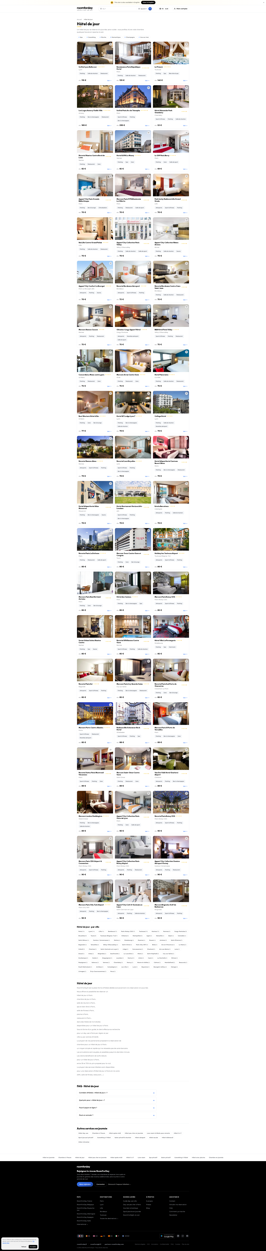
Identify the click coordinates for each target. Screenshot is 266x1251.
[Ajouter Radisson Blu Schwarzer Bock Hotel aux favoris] (148, 704)
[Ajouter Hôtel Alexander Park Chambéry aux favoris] (186, 87)
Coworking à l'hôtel (104, 1137)
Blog (148, 1208)
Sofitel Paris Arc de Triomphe (128, 110)
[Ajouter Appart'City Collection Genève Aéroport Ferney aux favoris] (186, 838)
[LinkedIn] (178, 1236)
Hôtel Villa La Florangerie (165, 640)
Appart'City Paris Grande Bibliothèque (89, 200)
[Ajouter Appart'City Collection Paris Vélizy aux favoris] (148, 219)
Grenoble (182, 936)
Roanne (141, 940)
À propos (149, 1201)
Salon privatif (166, 1157)
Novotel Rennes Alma (87, 461)
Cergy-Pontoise (180, 931)
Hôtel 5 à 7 (177, 1133)
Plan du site (185, 1244)
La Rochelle (162, 958)
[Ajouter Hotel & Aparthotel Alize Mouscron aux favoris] (110, 483)
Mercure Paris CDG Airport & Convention (90, 862)
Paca (113, 971)
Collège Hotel (160, 416)
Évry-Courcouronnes (98, 971)
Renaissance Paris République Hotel (128, 68)
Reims (117, 940)
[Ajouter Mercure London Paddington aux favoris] (110, 793)
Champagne (129, 37)
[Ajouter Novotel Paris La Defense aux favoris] (110, 530)
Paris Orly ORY (142, 944)
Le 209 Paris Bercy (162, 155)
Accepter (33, 1246)
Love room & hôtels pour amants (158, 1133)
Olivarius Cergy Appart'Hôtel (129, 330)
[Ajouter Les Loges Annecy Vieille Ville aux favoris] (110, 87)
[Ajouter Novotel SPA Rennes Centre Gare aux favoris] (148, 617)
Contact (172, 1201)
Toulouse (143, 931)
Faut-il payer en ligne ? (117, 1107)
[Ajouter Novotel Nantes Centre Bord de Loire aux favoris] (110, 132)
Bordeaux (112, 931)
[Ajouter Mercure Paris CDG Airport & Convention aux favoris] (110, 838)
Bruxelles (82, 936)
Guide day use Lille (130, 1201)
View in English (148, 2)
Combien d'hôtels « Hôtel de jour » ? (117, 1092)
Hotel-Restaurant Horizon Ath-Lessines (129, 507)
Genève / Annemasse (101, 940)
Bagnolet (82, 944)
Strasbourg (129, 940)
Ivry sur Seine (168, 953)
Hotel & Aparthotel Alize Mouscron (89, 507)
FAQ (171, 1208)
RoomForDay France (84, 1201)
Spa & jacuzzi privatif (85, 1137)
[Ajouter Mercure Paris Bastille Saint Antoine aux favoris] (110, 574)
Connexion (101, 1184)
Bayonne (146, 967)
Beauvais (183, 962)
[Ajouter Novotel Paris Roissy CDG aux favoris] (186, 793)
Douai (81, 953)
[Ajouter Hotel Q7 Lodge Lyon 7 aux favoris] (148, 393)
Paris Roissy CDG (128, 931)
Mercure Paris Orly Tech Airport (91, 905)
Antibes (99, 967)
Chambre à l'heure (98, 1133)
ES (111, 1236)
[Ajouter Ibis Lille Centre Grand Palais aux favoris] (110, 219)
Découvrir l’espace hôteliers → (119, 1184)
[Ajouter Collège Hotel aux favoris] (186, 393)
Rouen (152, 940)
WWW (127, 1236)
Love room (141, 1157)
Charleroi (151, 949)
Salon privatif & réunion (123, 1137)
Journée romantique (130, 1208)
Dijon (171, 936)
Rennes (166, 931)
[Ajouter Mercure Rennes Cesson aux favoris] (110, 306)
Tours (93, 936)
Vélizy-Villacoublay (110, 944)
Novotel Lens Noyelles (126, 461)
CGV (148, 1244)
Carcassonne (137, 949)
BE (89, 1236)
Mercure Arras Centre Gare (128, 375)
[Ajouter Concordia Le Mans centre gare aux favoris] (110, 351)
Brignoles (102, 953)
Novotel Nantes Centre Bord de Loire (92, 156)
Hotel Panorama (161, 375)
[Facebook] (187, 1236)
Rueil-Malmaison (85, 967)
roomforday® (82, 1244)
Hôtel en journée (48, 1157)
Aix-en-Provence (168, 944)
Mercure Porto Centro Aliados (91, 728)
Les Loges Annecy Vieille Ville (90, 110)
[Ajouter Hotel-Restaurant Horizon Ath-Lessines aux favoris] (148, 483)
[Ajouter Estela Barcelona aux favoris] (186, 483)
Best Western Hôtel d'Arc (89, 416)
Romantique (115, 37)
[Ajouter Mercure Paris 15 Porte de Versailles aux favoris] (186, 704)
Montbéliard (170, 962)
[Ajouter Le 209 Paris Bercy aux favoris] (186, 132)
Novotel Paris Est (86, 684)
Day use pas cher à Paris (132, 1204)
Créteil (81, 949)
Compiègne (112, 967)
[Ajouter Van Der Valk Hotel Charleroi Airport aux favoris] (186, 749)
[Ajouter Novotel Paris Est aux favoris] (110, 661)
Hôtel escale (153, 1137)
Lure (135, 967)
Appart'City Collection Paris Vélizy (128, 243)
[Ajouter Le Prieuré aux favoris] (186, 44)
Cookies (177, 1244)
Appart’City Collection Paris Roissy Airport (128, 862)
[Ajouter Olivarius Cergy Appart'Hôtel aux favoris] (148, 306)
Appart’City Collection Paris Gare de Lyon (128, 817)
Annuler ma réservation (178, 1204)
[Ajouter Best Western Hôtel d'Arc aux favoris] (110, 393)
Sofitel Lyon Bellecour (88, 67)
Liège (125, 949)
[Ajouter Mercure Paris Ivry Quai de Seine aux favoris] (148, 661)
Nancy (130, 962)
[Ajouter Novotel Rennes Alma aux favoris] (110, 438)
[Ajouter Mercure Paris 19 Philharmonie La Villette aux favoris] (148, 176)
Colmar (157, 962)
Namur (131, 958)
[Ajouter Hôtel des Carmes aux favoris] (148, 574)
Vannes (106, 962)
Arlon (141, 958)
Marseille (160, 936)
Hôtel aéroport (140, 1137)
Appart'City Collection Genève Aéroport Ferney (167, 862)
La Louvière (129, 953)
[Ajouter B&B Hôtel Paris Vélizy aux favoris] (186, 306)
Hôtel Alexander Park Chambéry (163, 111)
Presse (148, 1204)
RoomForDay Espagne (85, 1217)
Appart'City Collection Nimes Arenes (167, 243)
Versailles (95, 944)
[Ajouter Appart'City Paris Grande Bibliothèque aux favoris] (110, 176)
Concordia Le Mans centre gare (91, 375)
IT (118, 1236)
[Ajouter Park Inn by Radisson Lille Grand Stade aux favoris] (186, 176)
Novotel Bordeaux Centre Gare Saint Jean (167, 287)
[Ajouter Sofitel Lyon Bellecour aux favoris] (110, 44)
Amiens (163, 940)
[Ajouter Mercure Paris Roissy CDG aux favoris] (186, 574)
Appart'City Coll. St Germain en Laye (129, 906)
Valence (95, 962)
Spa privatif (153, 1157)
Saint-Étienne (176, 940)
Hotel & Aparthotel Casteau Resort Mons (166, 462)
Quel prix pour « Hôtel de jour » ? (117, 1100)
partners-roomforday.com (114, 1244)
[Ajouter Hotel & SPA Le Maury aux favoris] (148, 132)
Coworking (91, 37)
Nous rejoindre (85, 1184)
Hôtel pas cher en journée (134, 1133)
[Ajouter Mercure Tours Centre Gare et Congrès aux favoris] (148, 530)
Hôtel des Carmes (124, 597)
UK (97, 1236)
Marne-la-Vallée (143, 962)
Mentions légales (140, 1244)
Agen (149, 936)
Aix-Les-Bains (165, 949)
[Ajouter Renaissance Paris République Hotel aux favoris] (148, 44)
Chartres (93, 949)
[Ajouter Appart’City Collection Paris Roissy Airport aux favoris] (148, 838)
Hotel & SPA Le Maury (125, 155)
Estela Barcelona (162, 506)
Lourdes (120, 958)
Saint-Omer (127, 944)
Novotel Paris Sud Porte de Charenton (166, 685)
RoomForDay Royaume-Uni (86, 1209)
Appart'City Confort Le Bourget (92, 286)
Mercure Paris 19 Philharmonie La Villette (129, 200)
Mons (140, 953)
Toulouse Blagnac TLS (109, 936)
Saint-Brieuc (83, 940)
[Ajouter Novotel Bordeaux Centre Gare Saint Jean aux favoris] (186, 263)
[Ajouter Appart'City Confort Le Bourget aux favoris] (110, 263)
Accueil (79, 19)
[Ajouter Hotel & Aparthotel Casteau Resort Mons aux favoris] (186, 438)
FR (82, 1236)
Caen (150, 958)
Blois (154, 944)
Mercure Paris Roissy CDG (165, 597)
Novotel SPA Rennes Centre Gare (128, 641)
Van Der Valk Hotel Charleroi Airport (166, 774)
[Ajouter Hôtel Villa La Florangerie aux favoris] (186, 617)
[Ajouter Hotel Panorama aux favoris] (186, 351)
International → (82, 1224)
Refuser (24, 1246)
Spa (80, 37)
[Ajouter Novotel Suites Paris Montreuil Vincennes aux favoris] (110, 749)
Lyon (92, 931)
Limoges (82, 971)
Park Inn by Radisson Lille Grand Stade (168, 200)
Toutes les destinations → (109, 1218)
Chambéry (118, 962)
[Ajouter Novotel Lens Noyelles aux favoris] (148, 438)
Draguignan (107, 958)
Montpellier (138, 936)
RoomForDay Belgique (85, 1204)
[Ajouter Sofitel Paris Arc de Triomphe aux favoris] (148, 87)
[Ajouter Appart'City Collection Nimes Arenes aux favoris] (186, 219)
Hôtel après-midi (115, 1133)
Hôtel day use (83, 1133)
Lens (177, 949)
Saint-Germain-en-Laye (110, 949)
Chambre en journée (216, 1157)
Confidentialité (164, 1244)
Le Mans (182, 944)
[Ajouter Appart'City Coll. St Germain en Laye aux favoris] (148, 882)
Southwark (115, 953)
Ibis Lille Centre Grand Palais (90, 242)
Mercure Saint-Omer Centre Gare (128, 774)
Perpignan (83, 962)
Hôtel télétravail (167, 1137)
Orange (174, 967)
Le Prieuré (159, 67)
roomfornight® (95, 1244)
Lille (101, 931)
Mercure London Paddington (90, 816)
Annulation (154, 1244)
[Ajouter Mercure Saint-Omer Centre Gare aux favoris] (148, 749)
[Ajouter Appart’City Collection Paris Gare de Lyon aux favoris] (148, 793)
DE (104, 1236)
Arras (91, 953)
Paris (81, 931)
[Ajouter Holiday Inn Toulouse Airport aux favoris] (186, 530)
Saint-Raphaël (153, 953)
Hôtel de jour (79, 1157)
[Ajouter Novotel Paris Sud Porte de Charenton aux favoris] (186, 661)
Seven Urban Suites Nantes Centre (90, 641)
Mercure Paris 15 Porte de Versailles (165, 729)
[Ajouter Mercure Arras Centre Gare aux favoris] (148, 351)
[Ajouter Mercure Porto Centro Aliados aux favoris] (110, 704)
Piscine (103, 37)
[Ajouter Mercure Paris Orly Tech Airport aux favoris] (110, 882)
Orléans (125, 936)
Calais (95, 958)
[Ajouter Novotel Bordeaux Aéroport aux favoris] (148, 263)
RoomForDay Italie (84, 1221)
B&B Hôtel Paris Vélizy (163, 330)
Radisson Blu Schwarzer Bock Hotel (128, 729)
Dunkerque (83, 958)
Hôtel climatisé (83, 1142)
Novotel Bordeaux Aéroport (128, 286)
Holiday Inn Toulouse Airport (166, 553)
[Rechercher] (150, 8)
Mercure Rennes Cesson (88, 330)
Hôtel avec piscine (198, 1157)
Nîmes (174, 958)
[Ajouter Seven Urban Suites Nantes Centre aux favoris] (110, 617)
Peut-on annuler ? (117, 1115)
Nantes (155, 931)
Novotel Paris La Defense (89, 553)
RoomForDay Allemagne (86, 1214)
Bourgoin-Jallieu (160, 967)
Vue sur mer (144, 37)
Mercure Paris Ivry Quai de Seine (130, 684)
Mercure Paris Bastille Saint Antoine (90, 598)
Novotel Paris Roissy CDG (165, 816)
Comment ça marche (177, 1211)
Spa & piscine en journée (132, 1211)
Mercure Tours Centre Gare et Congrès (129, 554)
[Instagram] (183, 1236)
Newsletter (173, 1215)
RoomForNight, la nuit (131, 1215)
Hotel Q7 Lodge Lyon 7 (126, 416)
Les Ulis (125, 967)
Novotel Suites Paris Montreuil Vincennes (91, 774)
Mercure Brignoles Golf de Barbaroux (165, 906)
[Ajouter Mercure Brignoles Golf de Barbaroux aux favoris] (186, 882)
